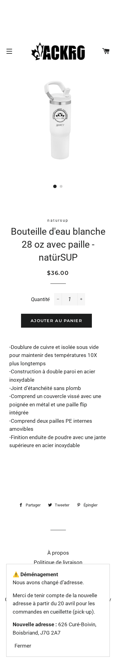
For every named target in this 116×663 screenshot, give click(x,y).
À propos (58, 553)
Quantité (40, 299)
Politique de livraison (58, 562)
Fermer (23, 646)
